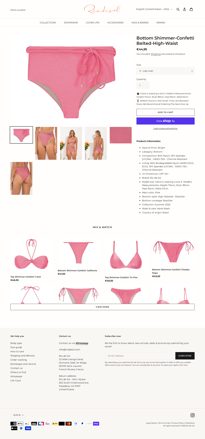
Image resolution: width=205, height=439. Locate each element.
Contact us (16, 368)
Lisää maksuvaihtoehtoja (165, 128)
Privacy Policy (178, 423)
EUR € (17, 415)
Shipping (156, 54)
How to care (17, 351)
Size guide (16, 347)
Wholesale (16, 376)
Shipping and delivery (22, 355)
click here (183, 365)
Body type (16, 343)
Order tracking (18, 359)
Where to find (18, 372)
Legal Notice (151, 423)
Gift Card (15, 380)
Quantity (141, 79)
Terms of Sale (164, 423)
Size (138, 64)
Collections (190, 423)
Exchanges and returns (23, 363)
